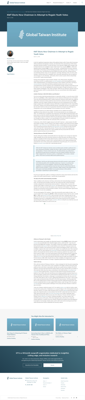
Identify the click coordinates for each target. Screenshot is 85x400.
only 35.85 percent (43, 125)
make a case (63, 287)
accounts (36, 243)
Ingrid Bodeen (10, 74)
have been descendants (54, 293)
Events (68, 2)
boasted (45, 246)
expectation (54, 250)
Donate (75, 2)
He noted (36, 283)
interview (75, 274)
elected (53, 185)
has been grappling (57, 81)
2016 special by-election (58, 126)
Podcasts (62, 382)
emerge (75, 69)
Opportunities (63, 386)
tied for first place (47, 195)
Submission (63, 388)
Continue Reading (11, 338)
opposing (65, 290)
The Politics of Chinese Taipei (63, 333)
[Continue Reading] (28, 338)
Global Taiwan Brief (14, 11)
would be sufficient (57, 199)
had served (39, 256)
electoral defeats (38, 84)
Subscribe (63, 390)
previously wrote (41, 143)
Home (8, 11)
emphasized (44, 296)
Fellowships (63, 384)
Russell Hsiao (10, 58)
